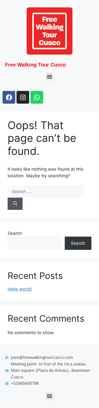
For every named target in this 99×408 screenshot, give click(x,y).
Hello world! (20, 289)
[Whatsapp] (36, 97)
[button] (49, 76)
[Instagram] (22, 97)
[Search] (15, 204)
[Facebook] (9, 97)
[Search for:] (46, 191)
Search (15, 233)
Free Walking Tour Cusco (35, 64)
